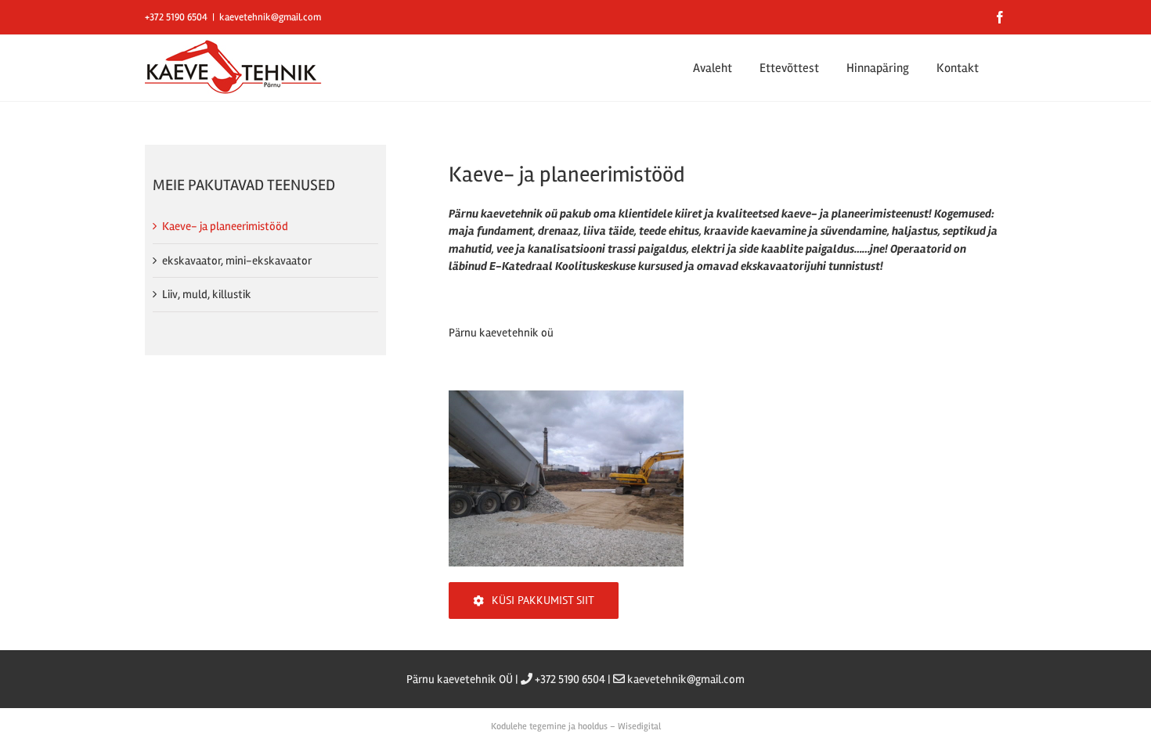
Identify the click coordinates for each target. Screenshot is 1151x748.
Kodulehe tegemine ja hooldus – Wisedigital (576, 726)
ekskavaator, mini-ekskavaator (237, 261)
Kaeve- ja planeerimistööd (225, 226)
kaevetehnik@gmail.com (270, 17)
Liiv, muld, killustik (206, 294)
